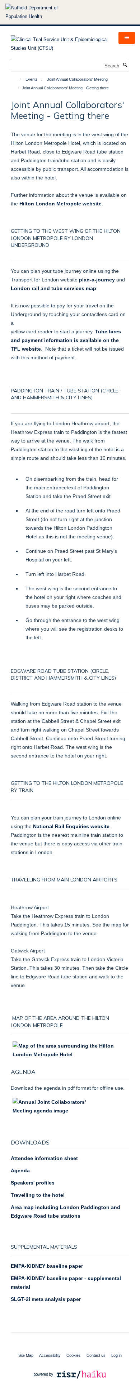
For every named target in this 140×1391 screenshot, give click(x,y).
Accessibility (50, 1355)
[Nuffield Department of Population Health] (41, 12)
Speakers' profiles (33, 1183)
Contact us (96, 1355)
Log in (116, 1355)
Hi (60, 203)
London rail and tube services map (53, 288)
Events (31, 79)
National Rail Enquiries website (71, 826)
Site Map (25, 1355)
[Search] (125, 65)
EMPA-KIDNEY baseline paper (47, 1266)
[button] (126, 38)
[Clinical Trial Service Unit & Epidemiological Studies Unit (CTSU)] (59, 41)
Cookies (73, 1355)
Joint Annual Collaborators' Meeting (77, 79)
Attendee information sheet (44, 1158)
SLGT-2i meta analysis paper (46, 1299)
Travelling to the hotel (38, 1195)
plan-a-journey (97, 280)
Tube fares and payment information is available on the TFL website (66, 340)
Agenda (20, 1170)
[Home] (17, 79)
